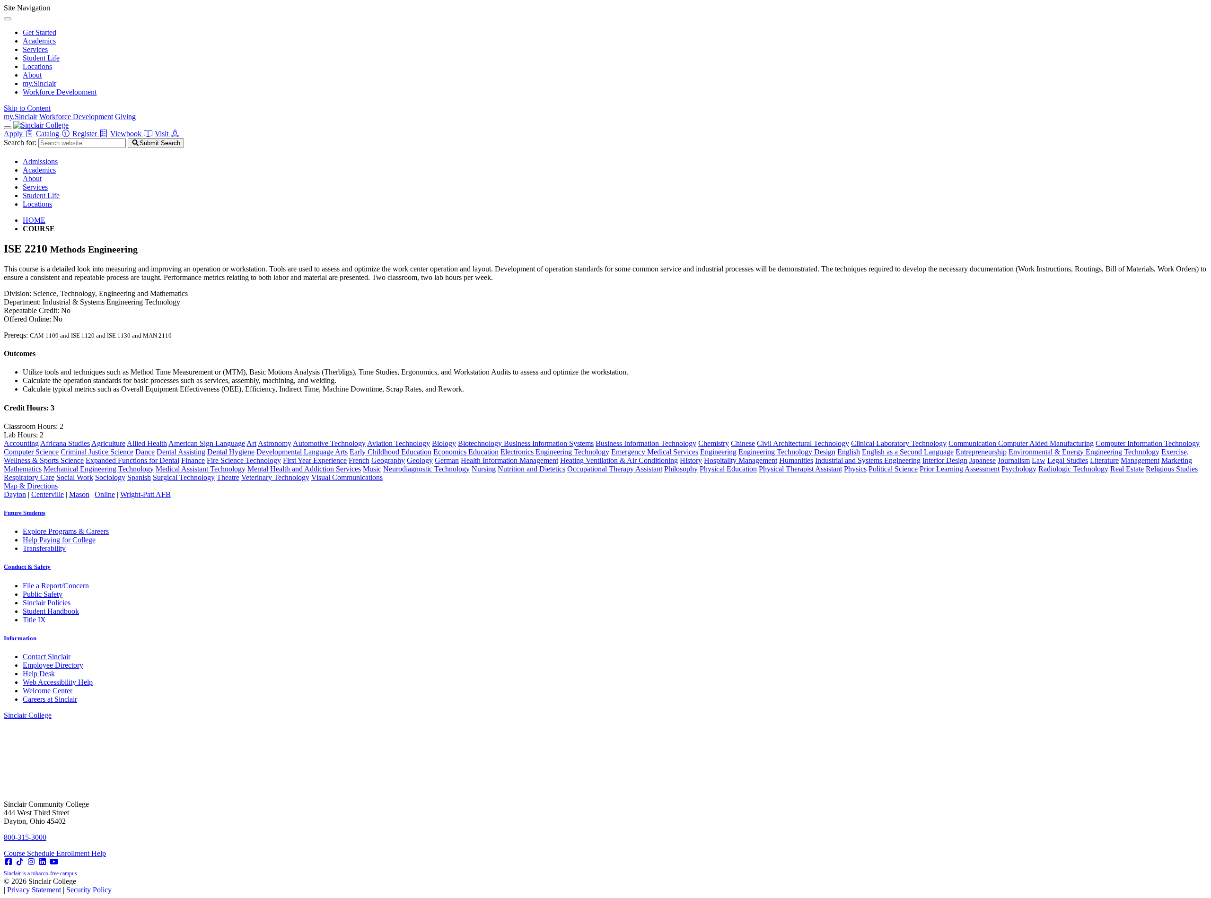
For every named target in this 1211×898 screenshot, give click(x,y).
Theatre (228, 477)
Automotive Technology (329, 443)
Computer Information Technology (1148, 443)
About (32, 75)
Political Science (893, 469)
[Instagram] (31, 862)
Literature (1104, 460)
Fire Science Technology (244, 460)
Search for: (20, 143)
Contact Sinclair (46, 657)
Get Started (39, 32)
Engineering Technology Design (786, 452)
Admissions (40, 161)
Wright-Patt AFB (145, 494)
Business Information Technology (646, 443)
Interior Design (944, 460)
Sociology (110, 477)
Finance (193, 460)
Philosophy (681, 469)
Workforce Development (60, 92)
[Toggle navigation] (7, 127)
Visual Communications (347, 477)
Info (20, 638)
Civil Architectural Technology (803, 443)
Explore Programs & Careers (66, 531)
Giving (125, 117)
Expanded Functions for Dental (132, 460)
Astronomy (274, 443)
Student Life (41, 58)
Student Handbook (51, 611)
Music (372, 469)
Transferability (44, 548)
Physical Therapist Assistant (800, 469)
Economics (450, 452)
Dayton (15, 494)
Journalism (1014, 460)
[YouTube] (54, 862)
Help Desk (39, 674)
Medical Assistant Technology (201, 469)
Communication (973, 443)
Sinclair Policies (46, 603)
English (848, 452)
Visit (162, 134)
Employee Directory (53, 665)
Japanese (982, 460)
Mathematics (23, 469)
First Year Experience (315, 460)
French (359, 460)
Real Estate (1127, 469)
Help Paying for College (59, 540)
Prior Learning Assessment (960, 469)
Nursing (484, 469)
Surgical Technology (184, 477)
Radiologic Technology (1073, 469)
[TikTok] (20, 862)
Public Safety (42, 594)
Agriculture (108, 443)
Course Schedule (30, 853)
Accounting (21, 443)
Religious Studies (1172, 469)
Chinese (743, 443)
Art (251, 443)
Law (1038, 460)
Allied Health (147, 443)
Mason (79, 494)
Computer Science (31, 452)
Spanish (139, 477)
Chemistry (713, 443)
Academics (39, 41)
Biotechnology (481, 443)
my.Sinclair (39, 83)
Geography (388, 460)
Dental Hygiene (230, 452)
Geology (420, 460)
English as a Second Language (908, 452)
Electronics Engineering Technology (554, 452)
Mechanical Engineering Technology (99, 469)
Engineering (718, 452)
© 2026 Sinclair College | (58, 885)
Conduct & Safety (27, 566)
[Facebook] (8, 862)
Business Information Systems (549, 443)
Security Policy (89, 890)
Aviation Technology (398, 443)
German (447, 460)
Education (483, 452)
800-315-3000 (25, 837)
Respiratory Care (29, 477)
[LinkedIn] (42, 862)
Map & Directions (31, 486)
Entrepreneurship (981, 452)
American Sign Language (206, 443)
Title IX (34, 620)
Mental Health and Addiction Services (304, 469)
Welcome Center (47, 691)
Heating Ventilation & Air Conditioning (619, 460)
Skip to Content (27, 108)
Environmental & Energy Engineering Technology (1084, 452)
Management (1140, 460)
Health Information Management (509, 460)
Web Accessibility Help (58, 682)
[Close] (7, 18)
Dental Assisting (181, 452)
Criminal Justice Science (97, 452)
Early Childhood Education (390, 452)
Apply (14, 134)
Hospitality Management (740, 460)
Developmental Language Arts (302, 452)
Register (85, 134)
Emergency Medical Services (654, 452)
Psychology (1018, 469)
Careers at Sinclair (50, 699)
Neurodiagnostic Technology (426, 469)
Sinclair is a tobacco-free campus (40, 873)
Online (105, 494)
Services (35, 49)
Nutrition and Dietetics (531, 469)
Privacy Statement (34, 890)
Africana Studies (65, 443)
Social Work (74, 477)
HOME (34, 220)
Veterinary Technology (275, 477)
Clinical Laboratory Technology (899, 443)
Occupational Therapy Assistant (614, 469)
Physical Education (728, 469)
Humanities (796, 460)
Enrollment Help (81, 853)
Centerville (47, 494)
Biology (444, 443)
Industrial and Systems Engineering (868, 460)
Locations (37, 66)
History (691, 460)
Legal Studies (1067, 460)
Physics (855, 469)
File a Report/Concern (56, 586)
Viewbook (126, 134)
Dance (145, 452)
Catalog (48, 134)
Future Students (24, 512)
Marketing (1176, 460)
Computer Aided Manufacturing (1046, 443)
